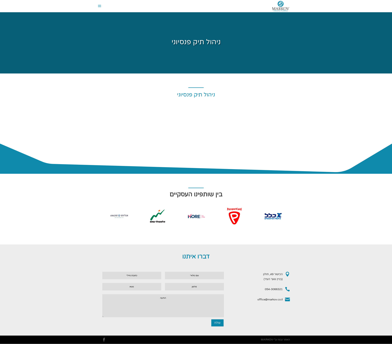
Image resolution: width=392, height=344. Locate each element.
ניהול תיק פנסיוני (196, 94)
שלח (217, 323)
